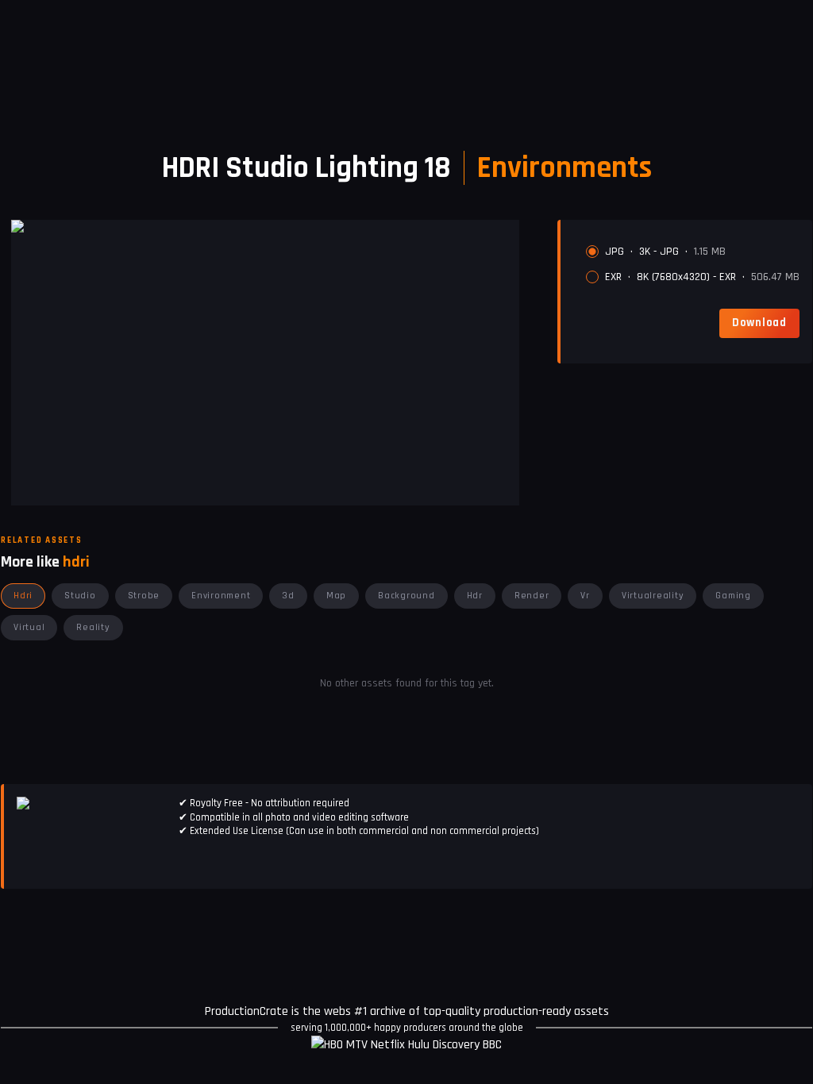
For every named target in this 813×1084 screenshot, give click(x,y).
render (531, 596)
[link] (759, 323)
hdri (23, 596)
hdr (475, 596)
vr (585, 596)
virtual (28, 627)
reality (93, 627)
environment (220, 596)
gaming (733, 596)
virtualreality (653, 596)
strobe (144, 596)
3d (288, 596)
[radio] (592, 251)
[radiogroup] (693, 264)
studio (80, 596)
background (406, 596)
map (336, 596)
